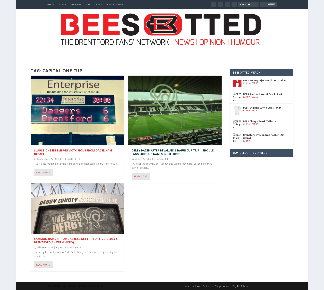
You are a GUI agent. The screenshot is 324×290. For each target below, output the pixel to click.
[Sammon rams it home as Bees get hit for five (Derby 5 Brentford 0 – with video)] (77, 208)
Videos (62, 4)
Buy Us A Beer (114, 4)
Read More (43, 172)
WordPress (98, 286)
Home (51, 4)
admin (137, 159)
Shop (88, 4)
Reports (69, 159)
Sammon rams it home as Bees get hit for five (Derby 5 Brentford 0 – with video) (76, 240)
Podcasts (76, 4)
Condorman (43, 159)
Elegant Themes (68, 286)
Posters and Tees (162, 51)
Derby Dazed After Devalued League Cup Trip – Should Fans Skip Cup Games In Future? (173, 152)
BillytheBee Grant (45, 247)
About (98, 4)
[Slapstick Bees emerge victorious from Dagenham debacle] (77, 110)
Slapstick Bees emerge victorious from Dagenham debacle (73, 152)
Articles (160, 159)
